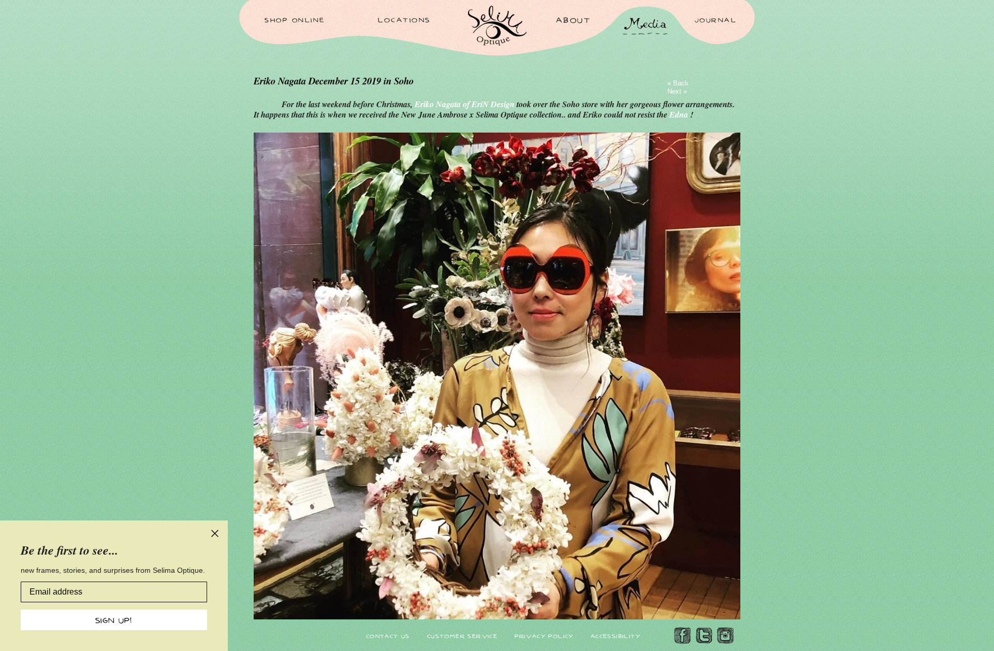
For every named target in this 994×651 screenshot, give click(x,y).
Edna (679, 114)
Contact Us (388, 635)
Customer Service (462, 635)
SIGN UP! (114, 620)
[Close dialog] (215, 533)
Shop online (295, 20)
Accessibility (615, 635)
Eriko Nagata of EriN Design (466, 104)
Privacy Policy (544, 635)
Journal (716, 20)
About (573, 19)
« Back (678, 83)
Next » (677, 91)
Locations (404, 19)
